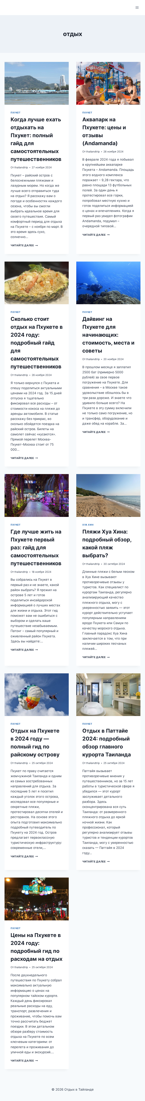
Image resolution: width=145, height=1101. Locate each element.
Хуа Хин (87, 524)
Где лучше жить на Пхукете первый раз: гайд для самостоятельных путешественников (36, 547)
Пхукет (16, 112)
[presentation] (37, 83)
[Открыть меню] (136, 7)
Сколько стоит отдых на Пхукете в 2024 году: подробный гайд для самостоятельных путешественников (37, 343)
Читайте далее (24, 245)
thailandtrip (21, 167)
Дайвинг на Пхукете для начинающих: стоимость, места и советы (108, 335)
